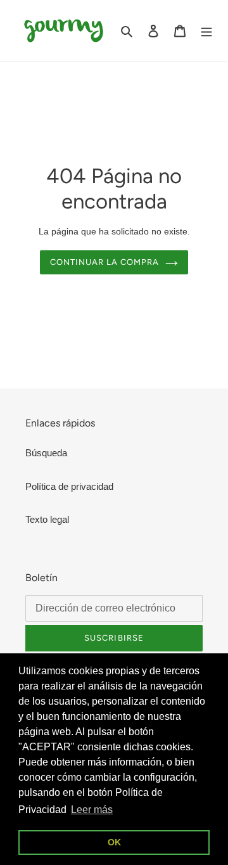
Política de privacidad (69, 486)
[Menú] (206, 30)
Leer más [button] (92, 809)
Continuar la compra (105, 262)
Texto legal (47, 519)
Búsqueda (46, 452)
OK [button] (114, 842)
